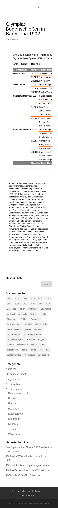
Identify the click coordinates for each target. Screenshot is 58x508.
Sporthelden (13, 384)
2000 (40, 304)
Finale (43, 314)
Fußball (24, 319)
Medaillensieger (14, 329)
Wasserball (44, 350)
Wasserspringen (14, 355)
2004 (48, 304)
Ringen (41, 340)
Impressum (27, 495)
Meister (27, 329)
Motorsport (14, 418)
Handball (28, 324)
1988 (17, 304)
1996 (32, 304)
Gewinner (35, 319)
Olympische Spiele (15, 340)
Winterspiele (43, 355)
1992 (25, 304)
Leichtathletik (41, 324)
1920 (17, 299)
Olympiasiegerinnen (32, 334)
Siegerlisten (12, 379)
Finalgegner (12, 319)
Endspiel (11, 314)
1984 (9, 304)
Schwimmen (22, 345)
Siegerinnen (12, 350)
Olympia (37, 329)
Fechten (33, 314)
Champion (33, 309)
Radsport (31, 340)
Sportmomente (14, 389)
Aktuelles (11, 369)
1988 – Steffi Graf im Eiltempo (23, 475)
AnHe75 (14, 39)
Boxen (22, 309)
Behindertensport (18, 393)
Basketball (11, 309)
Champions (46, 309)
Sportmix (13, 424)
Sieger (43, 345)
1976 (40, 299)
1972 (32, 299)
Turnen (33, 350)
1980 (48, 299)
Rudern (10, 345)
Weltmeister (30, 355)
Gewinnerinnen (14, 324)
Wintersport (14, 434)
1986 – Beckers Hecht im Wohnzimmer (28, 470)
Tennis (24, 350)
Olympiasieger (13, 334)
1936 (25, 299)
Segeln (34, 345)
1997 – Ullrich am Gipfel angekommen (28, 465)
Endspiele (22, 314)
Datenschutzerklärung (27, 491)
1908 (9, 299)
